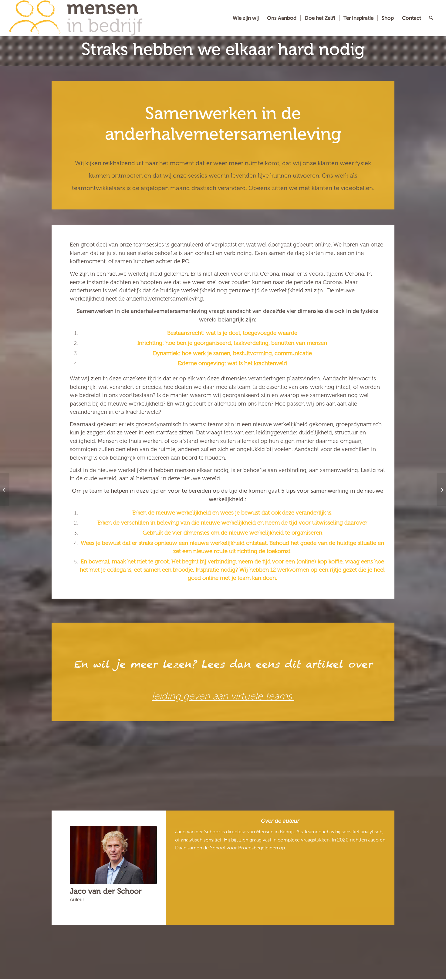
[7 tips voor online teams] (441, 489)
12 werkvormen (289, 569)
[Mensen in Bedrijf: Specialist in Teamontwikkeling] (75, 18)
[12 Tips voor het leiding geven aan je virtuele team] (4, 489)
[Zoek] (431, 18)
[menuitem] (246, 18)
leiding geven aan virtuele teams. (223, 696)
